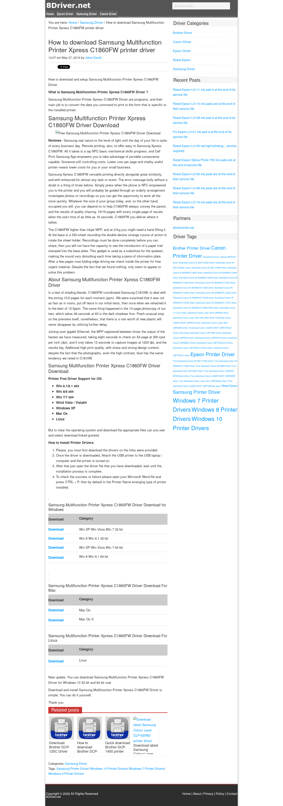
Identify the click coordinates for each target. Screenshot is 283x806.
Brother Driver (182, 32)
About (197, 793)
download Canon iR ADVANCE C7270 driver (216, 302)
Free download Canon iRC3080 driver (213, 365)
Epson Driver (182, 51)
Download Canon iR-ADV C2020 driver (197, 262)
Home (186, 793)
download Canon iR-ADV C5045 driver (209, 267)
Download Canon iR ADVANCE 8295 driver (199, 277)
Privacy (208, 793)
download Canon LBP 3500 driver (205, 332)
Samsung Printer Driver (72, 768)
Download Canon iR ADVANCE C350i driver (215, 282)
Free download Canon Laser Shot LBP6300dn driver (203, 380)
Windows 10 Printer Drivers (108, 768)
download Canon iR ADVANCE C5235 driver (216, 292)
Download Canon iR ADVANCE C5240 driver (193, 297)
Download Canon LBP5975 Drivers (211, 337)
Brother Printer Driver (191, 248)
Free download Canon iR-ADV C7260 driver (193, 360)
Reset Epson (182, 60)
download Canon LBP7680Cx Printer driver (193, 347)
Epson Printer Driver (212, 354)
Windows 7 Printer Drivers (146, 768)
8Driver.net (80, 5)
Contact (232, 793)
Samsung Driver (76, 763)
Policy (220, 793)
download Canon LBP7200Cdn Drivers (215, 342)
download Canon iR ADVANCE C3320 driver (193, 287)
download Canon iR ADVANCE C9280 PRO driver (196, 307)
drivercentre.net (183, 227)
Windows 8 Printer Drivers (66, 773)
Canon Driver (182, 42)
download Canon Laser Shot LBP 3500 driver (193, 317)
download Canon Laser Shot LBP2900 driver (208, 312)
